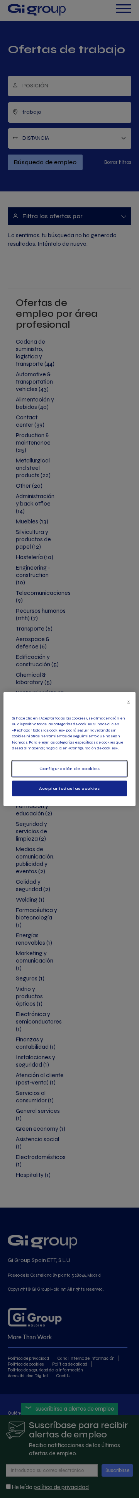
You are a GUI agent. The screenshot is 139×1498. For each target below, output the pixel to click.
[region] (69, 749)
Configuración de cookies (69, 768)
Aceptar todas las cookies (69, 788)
